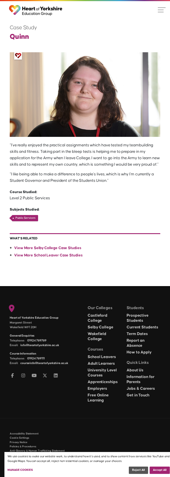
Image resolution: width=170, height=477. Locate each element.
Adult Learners (101, 364)
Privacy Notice (18, 442)
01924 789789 (36, 340)
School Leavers (102, 357)
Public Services (25, 217)
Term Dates (137, 334)
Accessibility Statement (24, 433)
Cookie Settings (19, 437)
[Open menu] (162, 9)
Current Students (142, 327)
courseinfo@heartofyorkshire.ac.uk (44, 363)
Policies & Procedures (23, 446)
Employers (97, 389)
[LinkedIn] (56, 376)
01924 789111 (36, 358)
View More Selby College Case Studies (47, 248)
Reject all (138, 469)
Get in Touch (138, 395)
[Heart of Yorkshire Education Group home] (36, 8)
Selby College (100, 327)
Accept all (159, 469)
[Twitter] (45, 376)
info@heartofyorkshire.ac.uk (39, 345)
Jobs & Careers (141, 389)
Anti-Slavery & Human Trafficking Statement (37, 450)
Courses (95, 349)
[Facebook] (12, 376)
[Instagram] (23, 376)
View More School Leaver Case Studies (48, 255)
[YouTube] (34, 376)
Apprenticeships (103, 382)
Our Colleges (100, 308)
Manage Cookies (20, 469)
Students (135, 308)
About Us (135, 370)
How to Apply (139, 352)
